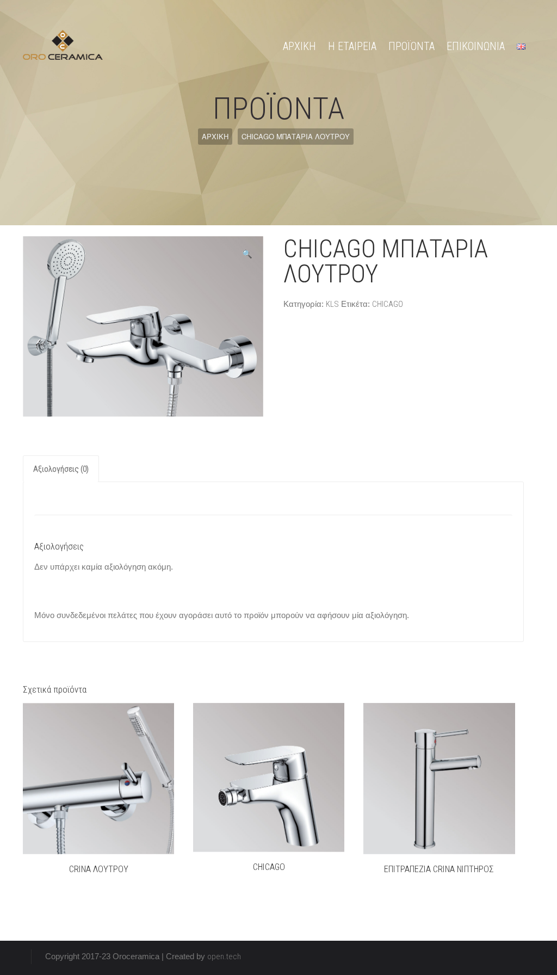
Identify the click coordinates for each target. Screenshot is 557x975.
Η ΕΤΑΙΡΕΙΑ (352, 46)
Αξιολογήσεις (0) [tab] (61, 469)
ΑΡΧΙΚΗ (299, 46)
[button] (247, 254)
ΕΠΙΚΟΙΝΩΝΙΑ (476, 46)
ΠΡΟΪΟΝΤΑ (411, 46)
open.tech (224, 956)
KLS (332, 304)
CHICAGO (387, 304)
